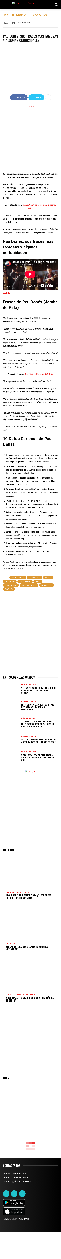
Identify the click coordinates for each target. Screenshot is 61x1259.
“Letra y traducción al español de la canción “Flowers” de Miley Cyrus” (38, 690)
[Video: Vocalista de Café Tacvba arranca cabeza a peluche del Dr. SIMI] (11, 756)
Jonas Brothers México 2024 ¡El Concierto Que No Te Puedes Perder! (28, 897)
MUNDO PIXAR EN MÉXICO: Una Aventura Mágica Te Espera (30, 999)
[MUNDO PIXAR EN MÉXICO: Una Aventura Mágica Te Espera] (30, 974)
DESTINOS (11, 944)
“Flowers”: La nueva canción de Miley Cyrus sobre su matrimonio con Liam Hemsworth (37, 724)
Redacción (25, 22)
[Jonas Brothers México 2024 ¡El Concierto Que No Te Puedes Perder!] (30, 871)
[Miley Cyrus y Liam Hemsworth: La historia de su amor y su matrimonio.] (11, 705)
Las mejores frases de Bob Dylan (39, 373)
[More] (48, 97)
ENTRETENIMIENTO (20, 14)
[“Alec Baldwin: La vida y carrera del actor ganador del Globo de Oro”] (11, 739)
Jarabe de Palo (46, 585)
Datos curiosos (25, 581)
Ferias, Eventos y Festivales (21, 995)
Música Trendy (28, 685)
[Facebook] (6, 1193)
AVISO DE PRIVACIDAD (16, 1218)
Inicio (6, 14)
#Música (48, 577)
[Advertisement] (30, 138)
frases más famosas (29, 585)
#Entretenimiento (17, 577)
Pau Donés (9, 589)
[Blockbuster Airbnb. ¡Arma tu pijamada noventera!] (30, 922)
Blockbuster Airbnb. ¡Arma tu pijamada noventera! (27, 948)
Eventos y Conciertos (18, 892)
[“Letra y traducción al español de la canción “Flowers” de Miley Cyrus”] (11, 689)
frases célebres (11, 585)
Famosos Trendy (40, 14)
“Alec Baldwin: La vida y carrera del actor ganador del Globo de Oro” (39, 741)
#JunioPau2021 (34, 577)
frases (38, 581)
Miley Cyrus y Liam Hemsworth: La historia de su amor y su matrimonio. (37, 707)
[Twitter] (14, 1193)
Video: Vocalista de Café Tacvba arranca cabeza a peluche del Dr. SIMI (38, 758)
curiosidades (10, 581)
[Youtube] (22, 1193)
